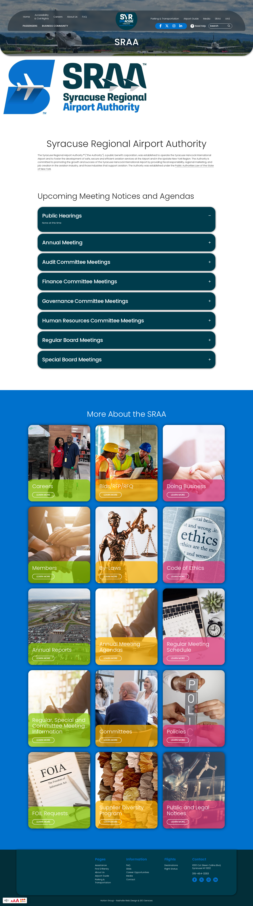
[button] (126, 216)
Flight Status (171, 868)
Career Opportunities (137, 872)
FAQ (84, 16)
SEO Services (146, 900)
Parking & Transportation (165, 18)
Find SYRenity (102, 868)
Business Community (55, 26)
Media (206, 18)
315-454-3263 (200, 873)
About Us (72, 16)
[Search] (228, 26)
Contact (130, 879)
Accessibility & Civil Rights (41, 16)
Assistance (101, 865)
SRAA (218, 18)
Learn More (43, 494)
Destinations (171, 865)
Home (26, 16)
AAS (227, 18)
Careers (58, 16)
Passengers (30, 26)
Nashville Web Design (126, 900)
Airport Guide (191, 18)
